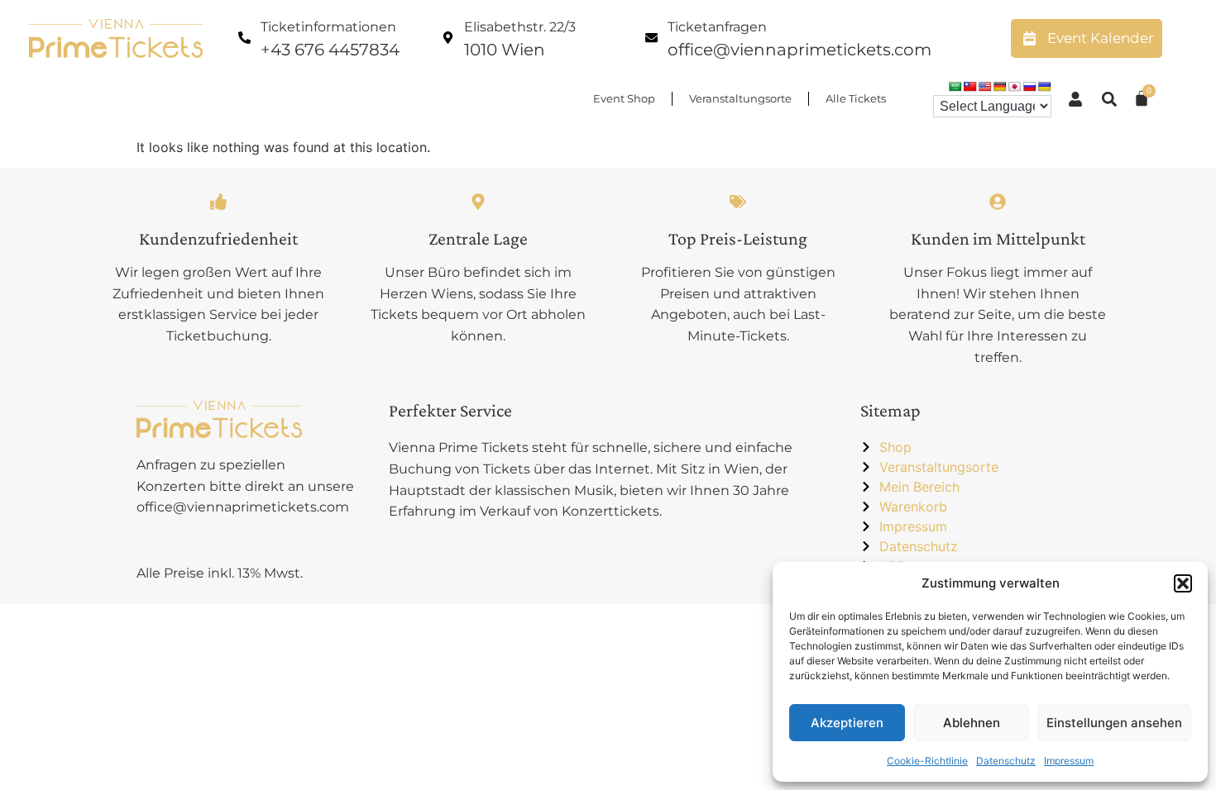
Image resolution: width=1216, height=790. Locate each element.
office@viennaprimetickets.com (799, 49)
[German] (1000, 87)
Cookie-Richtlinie (927, 760)
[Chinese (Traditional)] (970, 87)
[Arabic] (955, 87)
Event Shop (624, 98)
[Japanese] (1015, 87)
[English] (985, 87)
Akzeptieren (847, 723)
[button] (1183, 583)
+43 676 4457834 (330, 49)
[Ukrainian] (1044, 87)
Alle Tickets (856, 98)
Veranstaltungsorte (740, 98)
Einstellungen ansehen (1114, 723)
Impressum (1069, 760)
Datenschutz (1006, 760)
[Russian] (1029, 87)
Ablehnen (971, 723)
